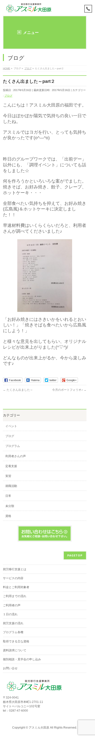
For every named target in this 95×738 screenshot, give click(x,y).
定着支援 (11, 466)
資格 (8, 516)
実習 (8, 476)
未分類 (9, 506)
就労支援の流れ (13, 623)
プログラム (12, 446)
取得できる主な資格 (16, 641)
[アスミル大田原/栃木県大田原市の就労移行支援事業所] (29, 8)
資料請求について (14, 650)
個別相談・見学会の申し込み (22, 659)
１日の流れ (10, 614)
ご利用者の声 (11, 605)
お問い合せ (10, 668)
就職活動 (11, 486)
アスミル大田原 (39, 727)
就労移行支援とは (14, 569)
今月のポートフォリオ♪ (69, 390)
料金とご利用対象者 (16, 587)
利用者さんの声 (15, 456)
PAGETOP (75, 555)
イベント (11, 426)
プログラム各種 (13, 632)
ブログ (8, 95)
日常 (8, 496)
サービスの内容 (13, 578)
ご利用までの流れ (14, 596)
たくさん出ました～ (18, 390)
